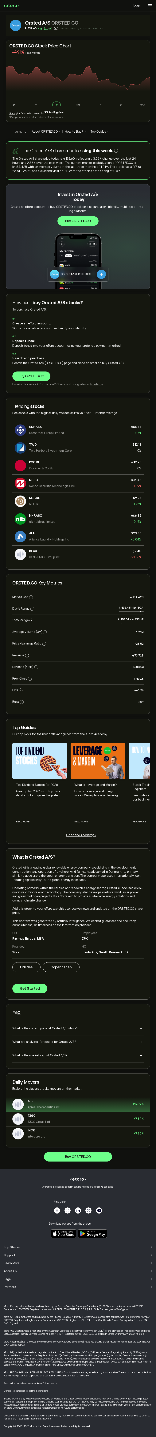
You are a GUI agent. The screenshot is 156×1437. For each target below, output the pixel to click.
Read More (22, 821)
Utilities (26, 967)
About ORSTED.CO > (46, 131)
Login (137, 5)
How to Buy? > (75, 131)
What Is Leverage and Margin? (95, 785)
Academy (96, 384)
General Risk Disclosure (16, 1391)
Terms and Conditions (60, 1375)
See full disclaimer (81, 1375)
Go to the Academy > (81, 835)
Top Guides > (99, 131)
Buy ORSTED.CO (78, 221)
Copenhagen (61, 967)
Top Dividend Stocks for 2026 (37, 785)
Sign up (13, 113)
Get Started (30, 988)
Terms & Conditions (38, 1391)
